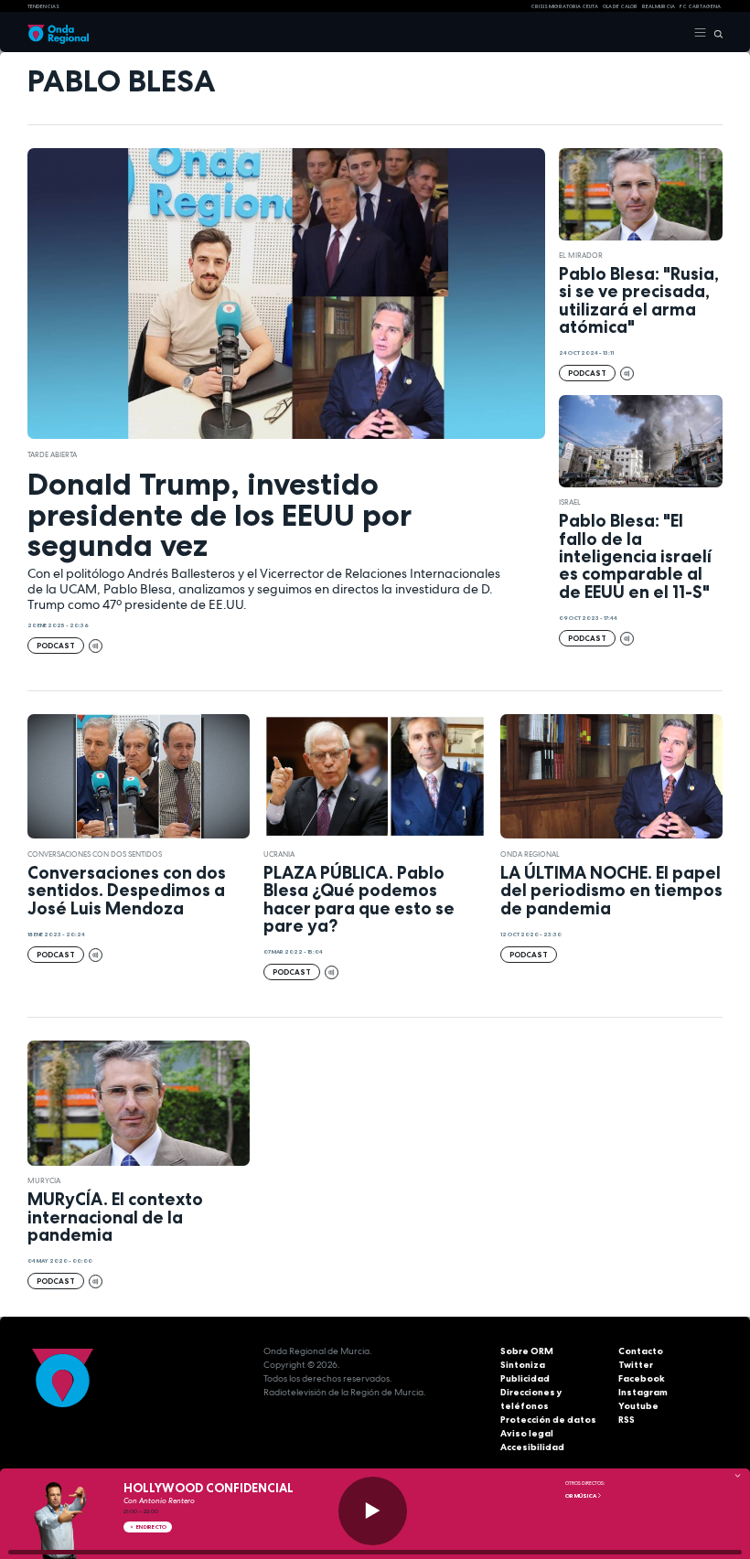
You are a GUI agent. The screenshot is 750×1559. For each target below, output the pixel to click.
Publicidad (525, 1378)
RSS (626, 1420)
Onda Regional (530, 854)
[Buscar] (715, 33)
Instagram (643, 1392)
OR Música (581, 1496)
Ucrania (279, 854)
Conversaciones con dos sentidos (94, 854)
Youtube (638, 1406)
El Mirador (581, 255)
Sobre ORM (526, 1351)
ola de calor (620, 6)
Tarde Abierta (52, 454)
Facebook (641, 1378)
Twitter (635, 1365)
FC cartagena (700, 6)
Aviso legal (526, 1433)
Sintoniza (522, 1365)
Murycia (43, 1180)
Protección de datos (548, 1420)
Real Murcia (658, 6)
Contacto (640, 1351)
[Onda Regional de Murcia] (58, 33)
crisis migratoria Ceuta (564, 6)
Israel (570, 502)
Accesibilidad (532, 1447)
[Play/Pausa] (372, 1511)
